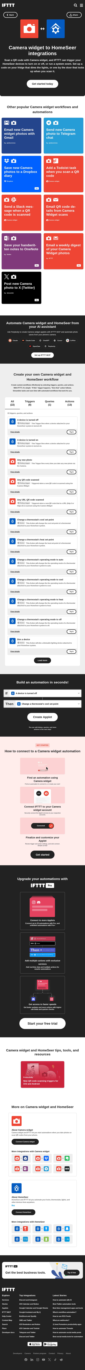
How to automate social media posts (67, 1332)
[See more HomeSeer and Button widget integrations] (21, 1228)
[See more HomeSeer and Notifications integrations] (63, 1228)
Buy (13, 1205)
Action (22, 523)
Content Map (7, 1320)
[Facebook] (26, 1359)
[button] (81, 5)
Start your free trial (42, 1023)
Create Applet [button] (42, 717)
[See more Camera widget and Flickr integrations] (63, 1168)
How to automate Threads (63, 1328)
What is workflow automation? (64, 1312)
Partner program (39, 1353)
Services (5, 1300)
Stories (5, 1304)
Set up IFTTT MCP (42, 355)
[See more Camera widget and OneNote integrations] (21, 1168)
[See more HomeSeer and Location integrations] (42, 1228)
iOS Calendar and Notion (29, 1304)
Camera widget (26, 47)
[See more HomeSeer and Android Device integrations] (42, 1239)
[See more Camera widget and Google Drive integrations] (21, 1158)
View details (15, 432)
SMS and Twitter (25, 1320)
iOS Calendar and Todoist (29, 1328)
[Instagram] (38, 1359)
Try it (71, 432)
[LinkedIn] (32, 1359)
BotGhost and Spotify (27, 1316)
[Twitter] (49, 1359)
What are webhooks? (61, 1320)
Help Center (6, 1316)
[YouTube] (43, 1359)
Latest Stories (60, 1295)
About (68, 1353)
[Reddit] (61, 1359)
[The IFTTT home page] (8, 5)
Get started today (42, 83)
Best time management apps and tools (68, 1308)
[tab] (12, 403)
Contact (52, 1353)
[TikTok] (55, 1359)
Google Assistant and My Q (30, 1312)
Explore (6, 1295)
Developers (17, 1353)
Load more (42, 660)
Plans (4, 1328)
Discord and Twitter (27, 1336)
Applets (5, 1308)
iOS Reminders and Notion (29, 1324)
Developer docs (8, 1332)
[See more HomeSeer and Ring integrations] (21, 1239)
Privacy (60, 1353)
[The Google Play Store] (50, 1344)
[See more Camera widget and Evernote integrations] (63, 1158)
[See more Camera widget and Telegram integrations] (42, 1168)
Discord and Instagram (28, 1300)
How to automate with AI (62, 1300)
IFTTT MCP (6, 1312)
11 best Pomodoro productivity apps (67, 1324)
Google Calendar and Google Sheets (33, 1308)
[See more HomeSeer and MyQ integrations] (63, 1239)
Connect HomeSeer (23, 1212)
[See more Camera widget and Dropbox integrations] (42, 1158)
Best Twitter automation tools (64, 1304)
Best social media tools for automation (68, 1336)
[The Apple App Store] (35, 1344)
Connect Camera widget (25, 1142)
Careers (28, 1353)
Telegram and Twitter (27, 1332)
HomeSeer (64, 47)
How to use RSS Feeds (62, 1316)
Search (5, 1324)
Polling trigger (25, 423)
